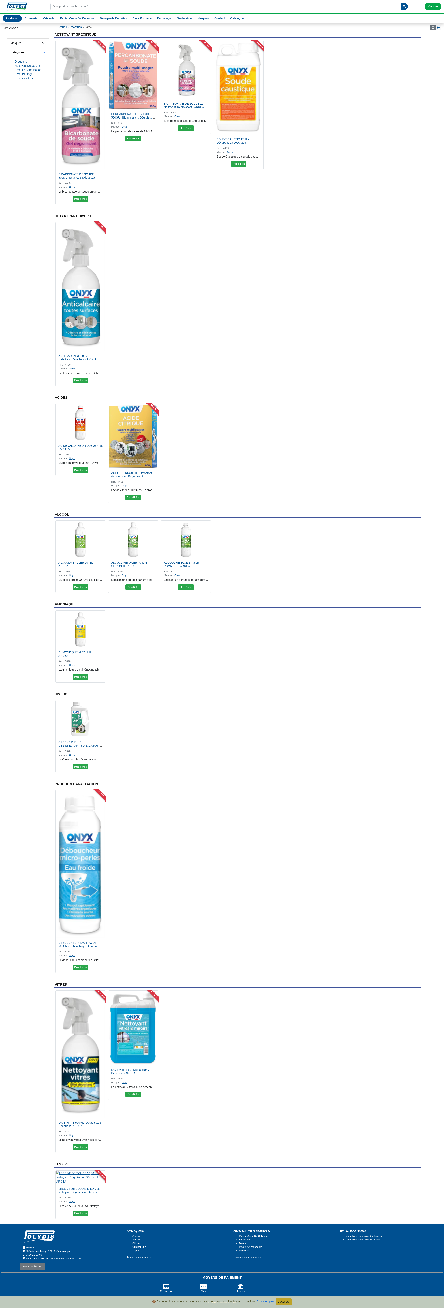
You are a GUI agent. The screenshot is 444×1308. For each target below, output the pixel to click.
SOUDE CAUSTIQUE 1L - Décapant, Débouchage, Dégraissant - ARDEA (233, 142)
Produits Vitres (24, 78)
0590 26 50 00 (34, 1254)
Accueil (62, 26)
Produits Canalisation (28, 69)
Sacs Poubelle (142, 18)
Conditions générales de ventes (363, 1239)
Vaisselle (48, 18)
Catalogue (237, 18)
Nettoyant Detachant (27, 65)
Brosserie (30, 18)
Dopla (135, 1250)
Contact (219, 18)
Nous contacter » (32, 1266)
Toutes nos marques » (139, 1256)
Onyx (72, 187)
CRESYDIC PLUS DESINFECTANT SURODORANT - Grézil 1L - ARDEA (80, 745)
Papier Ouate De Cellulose (77, 18)
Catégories (17, 52)
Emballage (164, 18)
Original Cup (139, 1246)
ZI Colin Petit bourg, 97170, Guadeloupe (47, 1251)
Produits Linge (24, 74)
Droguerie (21, 61)
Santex (136, 1239)
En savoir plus (265, 1301)
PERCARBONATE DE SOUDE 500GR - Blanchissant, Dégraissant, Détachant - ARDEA (133, 117)
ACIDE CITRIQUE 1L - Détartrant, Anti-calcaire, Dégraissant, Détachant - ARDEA (132, 476)
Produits (11, 18)
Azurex (136, 1236)
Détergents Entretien (113, 18)
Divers (242, 1243)
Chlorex (136, 1243)
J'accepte (283, 1301)
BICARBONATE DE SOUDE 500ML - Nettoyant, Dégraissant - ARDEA (78, 177)
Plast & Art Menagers (250, 1246)
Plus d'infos (80, 198)
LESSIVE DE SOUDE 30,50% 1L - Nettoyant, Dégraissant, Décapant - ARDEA (79, 1192)
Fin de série (184, 18)
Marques (203, 18)
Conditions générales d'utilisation (364, 1236)
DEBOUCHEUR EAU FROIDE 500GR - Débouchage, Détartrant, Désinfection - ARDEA (79, 946)
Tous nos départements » (247, 1256)
